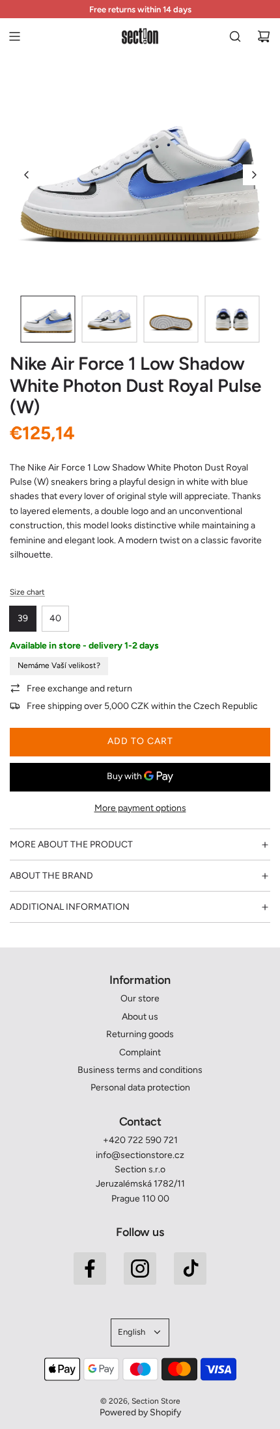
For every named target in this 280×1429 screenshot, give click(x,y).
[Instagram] (140, 1268)
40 (55, 618)
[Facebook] (90, 1268)
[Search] (235, 36)
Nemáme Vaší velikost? (59, 665)
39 (23, 618)
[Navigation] (14, 36)
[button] (26, 174)
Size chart (27, 592)
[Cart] (263, 36)
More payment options (140, 808)
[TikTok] (190, 1268)
